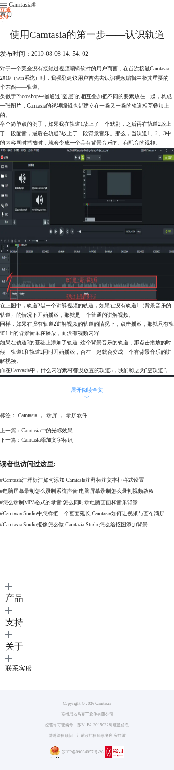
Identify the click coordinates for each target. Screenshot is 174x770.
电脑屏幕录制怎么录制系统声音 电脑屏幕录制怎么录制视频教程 (77, 491)
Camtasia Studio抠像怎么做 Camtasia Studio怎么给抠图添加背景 (74, 525)
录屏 (51, 415)
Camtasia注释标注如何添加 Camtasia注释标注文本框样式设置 (72, 480)
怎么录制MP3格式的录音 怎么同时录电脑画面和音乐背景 (69, 502)
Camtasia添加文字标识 (47, 440)
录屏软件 (76, 415)
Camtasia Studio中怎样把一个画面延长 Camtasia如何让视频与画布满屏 (82, 513)
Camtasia (23, 4)
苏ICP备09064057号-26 (83, 752)
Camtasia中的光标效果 (47, 430)
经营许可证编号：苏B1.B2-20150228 (78, 725)
